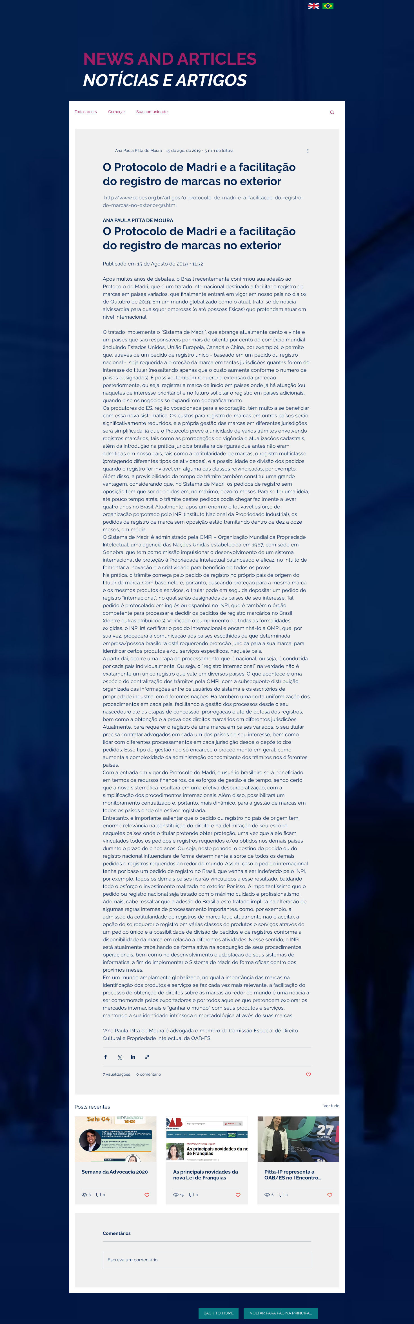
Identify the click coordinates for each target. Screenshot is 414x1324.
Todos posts (86, 111)
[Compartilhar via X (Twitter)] (119, 1057)
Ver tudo (331, 1106)
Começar (116, 111)
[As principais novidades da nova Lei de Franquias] (207, 1139)
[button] (332, 112)
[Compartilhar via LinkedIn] (133, 1057)
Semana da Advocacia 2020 (115, 1172)
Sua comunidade (152, 111)
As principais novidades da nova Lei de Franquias (205, 1175)
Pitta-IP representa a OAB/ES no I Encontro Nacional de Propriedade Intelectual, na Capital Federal (294, 1175)
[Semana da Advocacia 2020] (115, 1139)
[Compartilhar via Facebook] (105, 1057)
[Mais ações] (307, 150)
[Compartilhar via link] (147, 1057)
